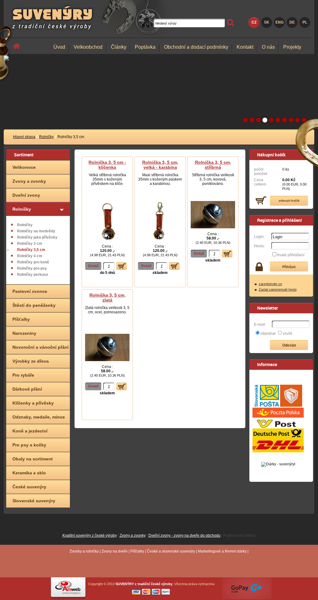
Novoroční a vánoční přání (40, 347)
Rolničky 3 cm (29, 243)
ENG (279, 22)
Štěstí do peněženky (34, 305)
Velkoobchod (88, 47)
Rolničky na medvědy (36, 231)
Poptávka (145, 47)
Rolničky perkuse (32, 274)
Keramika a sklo (29, 472)
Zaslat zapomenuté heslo (278, 289)
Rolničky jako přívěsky (37, 237)
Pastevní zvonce (29, 291)
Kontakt (245, 47)
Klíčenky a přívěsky (33, 403)
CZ (254, 22)
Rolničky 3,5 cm (31, 250)
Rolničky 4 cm (29, 256)
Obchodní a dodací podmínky (196, 47)
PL (304, 22)
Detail (93, 266)
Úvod (59, 47)
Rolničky (46, 137)
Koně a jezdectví (30, 430)
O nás (268, 47)
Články (118, 47)
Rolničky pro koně (33, 262)
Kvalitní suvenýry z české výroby (89, 535)
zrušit (287, 333)
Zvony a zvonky (29, 181)
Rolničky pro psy (32, 268)
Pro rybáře (23, 375)
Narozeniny (24, 333)
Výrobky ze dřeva (30, 361)
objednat (268, 333)
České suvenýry (29, 486)
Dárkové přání (27, 389)
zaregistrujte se (270, 284)
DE (292, 22)
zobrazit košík (289, 200)
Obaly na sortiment (32, 458)
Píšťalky (21, 319)
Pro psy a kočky (29, 444)
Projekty (292, 47)
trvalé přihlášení (290, 255)
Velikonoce (24, 167)
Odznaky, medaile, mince (38, 416)
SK (266, 22)
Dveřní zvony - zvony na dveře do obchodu (184, 535)
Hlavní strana (24, 137)
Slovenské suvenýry (33, 500)
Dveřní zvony (26, 195)
